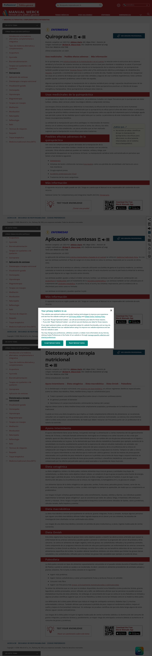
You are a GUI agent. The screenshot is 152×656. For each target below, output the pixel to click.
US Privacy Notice (75, 316)
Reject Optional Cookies (77, 343)
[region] (76, 327)
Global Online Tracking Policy (95, 316)
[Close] (111, 310)
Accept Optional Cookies (52, 343)
